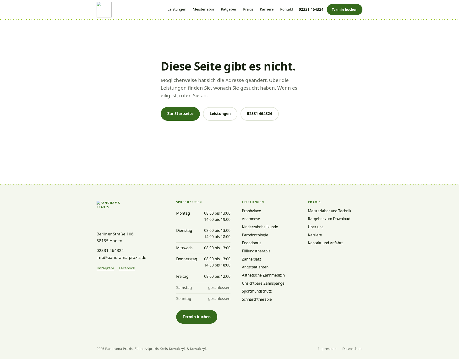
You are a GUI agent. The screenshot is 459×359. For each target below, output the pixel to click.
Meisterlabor (203, 9)
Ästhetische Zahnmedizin (263, 275)
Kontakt (286, 9)
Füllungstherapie (256, 251)
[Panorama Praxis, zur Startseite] (104, 9)
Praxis (248, 9)
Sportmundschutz (257, 291)
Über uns (315, 226)
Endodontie (252, 242)
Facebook (127, 267)
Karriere (267, 9)
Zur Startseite (180, 113)
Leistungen (177, 9)
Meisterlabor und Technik (329, 210)
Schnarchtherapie (257, 299)
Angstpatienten (255, 267)
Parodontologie (255, 235)
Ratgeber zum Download (329, 218)
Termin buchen (347, 10)
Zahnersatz (251, 259)
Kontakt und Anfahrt (325, 242)
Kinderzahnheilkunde (260, 226)
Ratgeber (228, 9)
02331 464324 (311, 9)
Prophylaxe (251, 210)
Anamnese (251, 218)
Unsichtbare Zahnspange (263, 283)
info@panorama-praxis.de (121, 257)
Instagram (105, 267)
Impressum (327, 348)
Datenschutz (352, 348)
